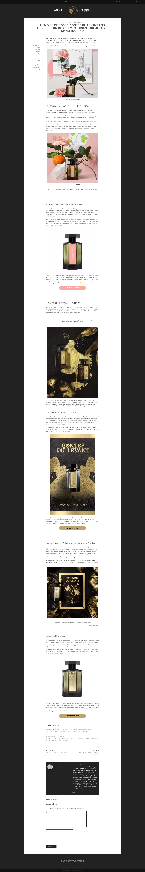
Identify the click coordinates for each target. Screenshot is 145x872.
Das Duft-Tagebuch (72, 861)
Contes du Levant (61, 38)
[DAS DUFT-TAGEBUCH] (72, 14)
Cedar (38, 62)
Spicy (39, 53)
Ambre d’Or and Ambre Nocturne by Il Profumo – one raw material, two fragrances (57, 754)
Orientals (38, 51)
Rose (39, 69)
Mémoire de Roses (51, 38)
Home (27, 1)
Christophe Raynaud (35, 64)
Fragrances (37, 49)
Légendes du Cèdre (74, 38)
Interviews (33, 1)
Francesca (49, 729)
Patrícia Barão (50, 738)
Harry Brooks (50, 733)
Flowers (38, 47)
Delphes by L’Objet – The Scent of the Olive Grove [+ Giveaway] (73, 729)
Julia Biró (78, 22)
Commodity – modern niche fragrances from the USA (72, 733)
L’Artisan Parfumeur (76, 40)
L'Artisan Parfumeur (35, 65)
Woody (38, 54)
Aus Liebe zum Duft (58, 1)
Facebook (78, 99)
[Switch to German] (68, 1)
